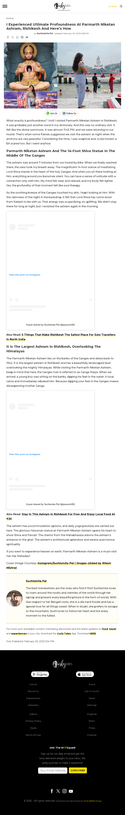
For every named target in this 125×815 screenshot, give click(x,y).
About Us (33, 691)
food (105, 629)
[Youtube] (71, 791)
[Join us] (53, 113)
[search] (121, 6)
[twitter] (12, 37)
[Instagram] (64, 791)
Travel (92, 698)
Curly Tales (64, 633)
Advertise (33, 705)
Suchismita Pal (45, 33)
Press (92, 727)
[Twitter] (58, 791)
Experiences (33, 698)
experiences (19, 633)
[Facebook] (52, 791)
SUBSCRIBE (78, 770)
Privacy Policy (33, 720)
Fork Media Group (92, 801)
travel (112, 629)
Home (10, 18)
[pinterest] (22, 37)
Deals (33, 727)
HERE (93, 633)
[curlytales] (62, 667)
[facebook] (8, 37)
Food (92, 684)
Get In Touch (92, 691)
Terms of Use (33, 735)
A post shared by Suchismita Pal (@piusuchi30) (50, 324)
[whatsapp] (17, 37)
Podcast (92, 735)
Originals (92, 714)
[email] (27, 37)
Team (92, 720)
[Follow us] (71, 113)
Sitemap (92, 705)
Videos (33, 714)
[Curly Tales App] (40, 674)
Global (112, 6)
